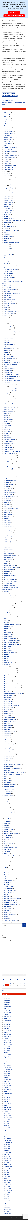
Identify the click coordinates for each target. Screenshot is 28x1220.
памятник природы (9, 608)
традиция (6, 841)
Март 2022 (6, 1105)
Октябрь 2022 (7, 1091)
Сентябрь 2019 (8, 1166)
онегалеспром (7, 573)
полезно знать (7, 632)
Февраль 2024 (7, 1059)
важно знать (7, 173)
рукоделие (6, 737)
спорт (5, 800)
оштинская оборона (9, 595)
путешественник (8, 703)
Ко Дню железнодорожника (11, 403)
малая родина (7, 466)
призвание (6, 656)
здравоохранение (8, 334)
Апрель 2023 (7, 1079)
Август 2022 (7, 1095)
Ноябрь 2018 (7, 1187)
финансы (6, 866)
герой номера (7, 222)
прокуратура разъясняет (10, 683)
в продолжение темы (9, 157)
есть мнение (7, 315)
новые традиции (8, 559)
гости (5, 240)
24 (3, 985)
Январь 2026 (7, 1012)
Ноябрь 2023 (7, 1065)
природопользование (9, 662)
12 (10, 981)
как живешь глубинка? (10, 388)
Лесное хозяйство (8, 441)
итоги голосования (9, 368)
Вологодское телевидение (9, 95)
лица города (7, 460)
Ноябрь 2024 (7, 1040)
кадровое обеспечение (10, 384)
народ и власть (8, 526)
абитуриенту (7, 119)
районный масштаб (9, 717)
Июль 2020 (7, 1146)
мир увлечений (8, 470)
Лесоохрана (7, 445)
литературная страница (10, 458)
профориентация (8, 697)
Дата (5, 257)
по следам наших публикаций (12, 624)
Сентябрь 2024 (8, 1044)
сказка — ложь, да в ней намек (12, 774)
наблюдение (7, 512)
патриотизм (7, 614)
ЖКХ (5, 324)
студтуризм (7, 821)
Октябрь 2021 (7, 1116)
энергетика (7, 906)
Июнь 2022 (7, 1099)
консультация (7, 421)
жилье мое (6, 322)
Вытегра (4, 937)
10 (3, 981)
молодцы (6, 486)
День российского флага (10, 287)
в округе (6, 153)
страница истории (8, 812)
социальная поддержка (10, 784)
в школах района (8, 169)
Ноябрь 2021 (7, 1113)
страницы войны (8, 814)
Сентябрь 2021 (8, 1118)
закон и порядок (8, 326)
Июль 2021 (6, 1122)
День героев (7, 267)
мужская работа (8, 494)
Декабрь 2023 (7, 1063)
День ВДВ (6, 263)
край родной (7, 431)
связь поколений (8, 750)
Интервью (6, 352)
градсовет (6, 246)
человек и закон (8, 880)
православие (7, 646)
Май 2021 (6, 1126)
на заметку (7, 504)
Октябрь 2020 (7, 1140)
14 (17, 981)
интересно (6, 354)
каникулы (6, 395)
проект (5, 675)
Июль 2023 (7, 1073)
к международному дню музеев (12, 380)
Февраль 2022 (7, 1107)
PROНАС (6, 117)
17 (3, 983)
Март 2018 (6, 1203)
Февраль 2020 (7, 1156)
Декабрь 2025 (7, 1014)
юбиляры (6, 918)
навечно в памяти (8, 514)
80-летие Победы (8, 115)
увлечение (6, 853)
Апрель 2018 (7, 1201)
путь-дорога (7, 709)
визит (5, 186)
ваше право (7, 175)
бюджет (6, 145)
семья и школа (8, 766)
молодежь (6, 482)
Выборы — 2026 (8, 212)
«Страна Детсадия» (7, 100)
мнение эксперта (8, 474)
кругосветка (7, 433)
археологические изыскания (11, 125)
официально (7, 591)
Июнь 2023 (7, 1075)
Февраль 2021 (7, 1132)
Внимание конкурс (9, 192)
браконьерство (8, 141)
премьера (6, 654)
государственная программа (11, 242)
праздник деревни (8, 650)
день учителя (7, 297)
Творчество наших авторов (11, 833)
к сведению (7, 382)
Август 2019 (7, 1168)
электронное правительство (11, 904)
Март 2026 (6, 1008)
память (6, 610)
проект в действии (9, 677)
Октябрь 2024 (7, 1042)
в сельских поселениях (10, 165)
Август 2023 (7, 1071)
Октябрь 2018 (7, 1189)
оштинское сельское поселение (12, 602)
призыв (6, 658)
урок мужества (8, 857)
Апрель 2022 (7, 1103)
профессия (7, 689)
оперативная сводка (9, 575)
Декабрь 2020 (7, 1136)
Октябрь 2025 (7, 1018)
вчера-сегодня (7, 208)
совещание (7, 782)
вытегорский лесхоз (9, 218)
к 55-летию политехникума (11, 376)
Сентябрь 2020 (8, 1142)
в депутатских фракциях (10, 147)
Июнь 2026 (7, 1002)
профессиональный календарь (12, 685)
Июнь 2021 (6, 1124)
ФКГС (5, 868)
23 (24, 983)
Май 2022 (6, 1101)
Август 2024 (7, 1046)
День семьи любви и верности (12, 293)
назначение (7, 524)
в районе (6, 159)
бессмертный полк (9, 133)
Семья (5, 762)
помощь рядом (8, 634)
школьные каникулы (9, 890)
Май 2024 (6, 1053)
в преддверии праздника (10, 155)
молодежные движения (10, 480)
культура (6, 435)
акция (5, 123)
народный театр (8, 533)
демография (7, 261)
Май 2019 (6, 1174)
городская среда (8, 236)
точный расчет (8, 837)
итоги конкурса (8, 370)
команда (6, 415)
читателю (6, 884)
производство (7, 681)
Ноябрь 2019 (7, 1162)
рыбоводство (7, 740)
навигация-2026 (8, 516)
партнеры (6, 612)
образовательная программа (11, 567)
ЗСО (5, 346)
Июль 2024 (7, 1049)
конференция (7, 425)
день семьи (7, 291)
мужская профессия (9, 492)
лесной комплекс (8, 443)
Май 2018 (6, 1199)
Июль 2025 (7, 1024)
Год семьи (6, 232)
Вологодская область (8, 93)
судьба (6, 825)
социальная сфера (9, 786)
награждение (7, 520)
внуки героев (7, 194)
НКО (5, 551)
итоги (5, 366)
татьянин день (7, 827)
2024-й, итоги (7, 113)
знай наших (7, 340)
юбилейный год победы (10, 914)
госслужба (6, 238)
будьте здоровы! (8, 143)
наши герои (7, 543)
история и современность (10, 364)
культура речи (7, 437)
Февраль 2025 (7, 1034)
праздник (6, 648)
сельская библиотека (9, 752)
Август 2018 (7, 1193)
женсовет (6, 318)
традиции (6, 839)
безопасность (7, 129)
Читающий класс (8, 886)
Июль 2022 (7, 1097)
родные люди (7, 733)
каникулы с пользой (9, 399)
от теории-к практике (9, 585)
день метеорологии (9, 277)
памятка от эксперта (9, 604)
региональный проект (9, 721)
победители (7, 628)
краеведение (7, 429)
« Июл (3, 990)
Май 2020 (6, 1150)
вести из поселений (9, 177)
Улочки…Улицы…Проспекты (11, 855)
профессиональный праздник (12, 687)
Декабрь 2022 (7, 1087)
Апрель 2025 (7, 1030)
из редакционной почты (10, 348)
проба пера (7, 664)
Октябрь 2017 (7, 1213)
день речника (7, 285)
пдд (5, 618)
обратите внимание (9, 569)
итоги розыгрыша (8, 372)
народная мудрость (9, 529)
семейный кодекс (8, 756)
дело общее (7, 259)
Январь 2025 (7, 1036)
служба (6, 776)
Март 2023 (6, 1081)
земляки (6, 336)
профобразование (8, 695)
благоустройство (8, 139)
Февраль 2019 (7, 1180)
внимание (6, 190)
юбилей (6, 912)
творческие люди (8, 829)
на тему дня (7, 510)
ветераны (6, 180)
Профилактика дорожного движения (13, 693)
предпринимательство (10, 652)
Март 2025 (6, 1032)
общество (12, 20)
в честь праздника (9, 167)
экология (6, 894)
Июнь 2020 (7, 1148)
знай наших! (7, 342)
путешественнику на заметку (11, 705)
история (6, 360)
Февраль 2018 (7, 1205)
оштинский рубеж (8, 597)
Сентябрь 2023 (8, 1069)
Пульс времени (8, 701)
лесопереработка (8, 447)
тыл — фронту (8, 849)
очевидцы (6, 593)
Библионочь (7, 135)
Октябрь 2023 (7, 1067)
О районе (6, 563)
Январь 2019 (7, 1182)
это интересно (7, 908)
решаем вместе (8, 727)
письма (6, 622)
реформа (6, 723)
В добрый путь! (8, 149)
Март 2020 (6, 1154)
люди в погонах (8, 464)
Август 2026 (7, 998)
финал (5, 864)
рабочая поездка (8, 711)
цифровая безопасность (10, 876)
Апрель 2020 (7, 1152)
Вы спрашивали (8, 210)
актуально (6, 121)
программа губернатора (10, 671)
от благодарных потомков (11, 581)
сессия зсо (7, 770)
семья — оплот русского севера (12, 764)
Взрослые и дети (8, 184)
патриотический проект (10, 616)
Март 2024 (6, 1057)
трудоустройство (8, 843)
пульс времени (8, 699)
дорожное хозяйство (9, 313)
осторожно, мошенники (10, 579)
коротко (6, 427)
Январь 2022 (7, 1109)
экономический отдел (9, 900)
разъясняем (7, 715)
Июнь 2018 (6, 1197)
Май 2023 (6, 1077)
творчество (7, 831)
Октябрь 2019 (7, 1164)
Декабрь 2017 (7, 1209)
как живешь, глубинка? (10, 391)
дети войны (7, 305)
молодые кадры (8, 488)
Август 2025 (7, 1022)
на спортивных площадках (11, 508)
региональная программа (10, 719)
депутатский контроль (10, 303)
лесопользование (8, 449)
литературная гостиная (10, 455)
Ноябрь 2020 (7, 1138)
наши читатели (8, 545)
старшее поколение (9, 806)
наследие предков (9, 535)
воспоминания (7, 206)
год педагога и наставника (11, 230)
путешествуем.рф (8, 707)
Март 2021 (6, 1130)
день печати (7, 279)
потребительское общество (11, 640)
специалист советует (9, 798)
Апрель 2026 (7, 1006)
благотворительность (9, 137)
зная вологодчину (8, 344)
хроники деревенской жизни (11, 874)
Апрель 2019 (7, 1176)
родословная (7, 735)
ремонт (7, 818)
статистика (7, 808)
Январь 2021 (7, 1134)
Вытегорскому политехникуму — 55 (13, 220)
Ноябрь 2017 (7, 1211)
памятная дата (8, 606)
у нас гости (7, 851)
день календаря (8, 271)
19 (10, 983)
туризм (5, 845)
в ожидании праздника (10, 151)
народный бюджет (9, 531)
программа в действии (10, 669)
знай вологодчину (8, 338)
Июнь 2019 (6, 1172)
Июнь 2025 (7, 1026)
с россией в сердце (9, 744)
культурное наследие (9, 439)
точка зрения (7, 835)
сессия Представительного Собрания (14, 772)
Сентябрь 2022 (8, 1093)
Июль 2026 (7, 1000)
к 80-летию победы (9, 378)
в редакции (7, 163)
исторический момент (9, 358)
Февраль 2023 (7, 1083)
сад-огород (7, 748)
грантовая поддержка (9, 253)
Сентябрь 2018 (8, 1191)
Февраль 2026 (7, 1010)
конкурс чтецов (8, 419)
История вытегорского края (11, 362)
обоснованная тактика (10, 565)
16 (24, 981)
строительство (8, 816)
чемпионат (6, 882)
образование (8, 791)
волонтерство (7, 198)
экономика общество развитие (12, 898)
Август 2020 (7, 1144)
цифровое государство (10, 878)
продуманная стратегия (10, 673)
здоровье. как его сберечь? (11, 332)
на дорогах (6, 502)
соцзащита (8, 793)
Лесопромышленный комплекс (12, 451)
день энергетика (8, 301)
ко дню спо (7, 413)
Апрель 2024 (7, 1055)
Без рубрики (7, 127)
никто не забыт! (8, 549)
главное (6, 228)
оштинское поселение (9, 599)
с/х (5, 746)
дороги (5, 309)
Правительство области (10, 642)
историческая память (9, 356)
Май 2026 (6, 1004)
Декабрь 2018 (7, 1184)
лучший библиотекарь (10, 462)
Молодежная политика (10, 476)
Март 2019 (6, 1178)
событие (6, 778)
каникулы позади (8, 397)
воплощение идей (8, 200)
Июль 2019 (6, 1170)
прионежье (6, 660)
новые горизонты (8, 557)
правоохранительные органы (11, 644)
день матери (7, 275)
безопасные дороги (9, 131)
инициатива (7, 350)
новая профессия (8, 553)
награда (6, 518)
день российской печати (10, 289)
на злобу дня (7, 506)
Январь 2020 (7, 1158)
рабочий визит (7, 713)
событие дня (7, 780)
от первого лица (8, 583)
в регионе (6, 161)
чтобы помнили (8, 888)
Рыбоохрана (7, 742)
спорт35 (6, 802)
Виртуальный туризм (9, 188)
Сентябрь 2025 (8, 1020)
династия (6, 307)
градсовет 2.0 (7, 249)
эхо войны (6, 910)
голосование (7, 234)
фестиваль (7, 862)
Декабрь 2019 (7, 1160)
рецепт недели (8, 725)
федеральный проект (9, 860)
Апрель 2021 (7, 1128)
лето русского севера (9, 453)
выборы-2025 (7, 214)
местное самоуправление (10, 468)
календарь (6, 393)
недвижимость (8, 547)
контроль (6, 423)
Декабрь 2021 (7, 1111)
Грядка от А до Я (8, 255)
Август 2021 (7, 1120)
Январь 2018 (7, 1207)
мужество (6, 490)
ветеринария (7, 182)
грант (5, 251)
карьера (6, 401)
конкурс (6, 417)
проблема (6, 667)
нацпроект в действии (9, 541)
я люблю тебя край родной (11, 920)
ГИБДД (6, 224)
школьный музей (8, 892)
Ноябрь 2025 (7, 1016)
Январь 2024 (7, 1061)
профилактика (7, 691)
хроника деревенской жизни (11, 872)
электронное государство (10, 902)
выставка (6, 216)
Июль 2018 (6, 1195)
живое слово (7, 320)
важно (5, 171)
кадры (5, 386)
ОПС (5, 577)
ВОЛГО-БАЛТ (7, 196)
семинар (6, 760)
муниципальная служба (10, 496)
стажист (6, 804)
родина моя (7, 729)
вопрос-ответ (7, 204)
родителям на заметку (10, 731)
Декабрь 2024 (7, 1038)
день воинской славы (9, 265)
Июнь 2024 (7, 1051)
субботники (7, 823)
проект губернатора (9, 679)
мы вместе (6, 498)
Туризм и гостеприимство (10, 847)
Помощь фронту (8, 636)
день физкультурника (9, 299)
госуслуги (6, 244)
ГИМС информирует (9, 226)
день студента (8, 295)
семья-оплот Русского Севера (12, 768)
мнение (6, 472)
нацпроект (6, 539)
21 (17, 983)
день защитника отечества (11, 269)
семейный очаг (8, 758)
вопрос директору (8, 202)
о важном (6, 561)
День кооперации (8, 273)
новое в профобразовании (11, 555)
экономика (6, 896)
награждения (7, 522)
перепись (6, 620)
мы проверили (7, 500)
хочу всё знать (8, 870)
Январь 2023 (7, 1085)
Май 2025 (6, 1028)
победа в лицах (8, 626)
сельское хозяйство (9, 754)
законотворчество (8, 328)
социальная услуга (9, 795)
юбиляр (6, 916)
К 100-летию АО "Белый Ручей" (12, 374)
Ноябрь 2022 (7, 1089)
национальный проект (9, 537)
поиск (5, 630)
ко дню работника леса (10, 405)
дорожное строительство (10, 311)
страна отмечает (8, 810)
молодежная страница (10, 478)
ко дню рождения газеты (10, 407)
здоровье (6, 330)
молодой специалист (9, 484)
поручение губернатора (10, 638)
